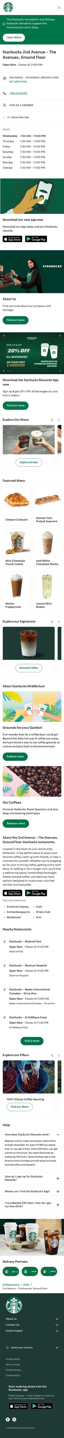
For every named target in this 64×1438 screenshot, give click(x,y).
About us (11, 1319)
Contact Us (12, 1325)
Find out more (15, 320)
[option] (30, 448)
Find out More (20, 1107)
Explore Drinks (29, 462)
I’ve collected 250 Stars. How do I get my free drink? (28, 1205)
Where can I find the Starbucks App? (27, 1191)
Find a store (32, 1041)
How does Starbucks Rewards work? (27, 1134)
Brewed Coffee (29, 668)
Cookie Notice (13, 1370)
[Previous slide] (52, 420)
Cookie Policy (13, 1375)
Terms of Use (13, 1364)
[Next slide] (58, 420)
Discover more (16, 823)
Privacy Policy (13, 1359)
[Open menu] (59, 7)
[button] (32, 117)
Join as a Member (21, 105)
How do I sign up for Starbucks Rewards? (24, 1178)
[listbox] (32, 448)
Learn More (14, 37)
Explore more (15, 756)
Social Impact (14, 1331)
